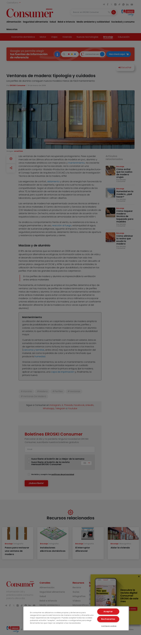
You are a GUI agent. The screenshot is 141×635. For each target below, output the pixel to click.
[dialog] (76, 618)
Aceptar (108, 611)
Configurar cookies (108, 626)
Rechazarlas (108, 619)
